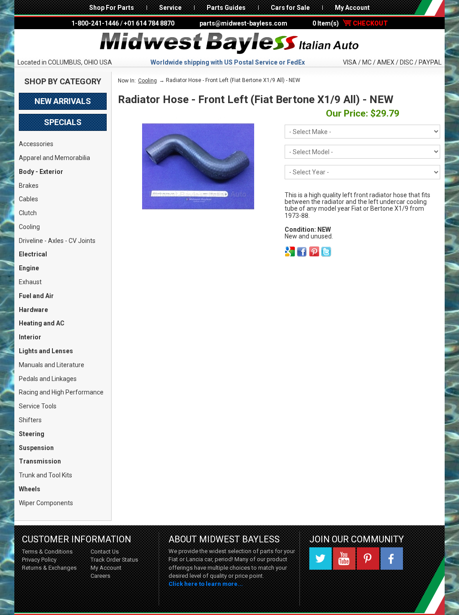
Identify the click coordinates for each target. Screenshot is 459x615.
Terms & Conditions (47, 551)
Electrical (33, 254)
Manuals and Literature (51, 364)
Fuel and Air (36, 295)
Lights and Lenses (46, 351)
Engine (29, 268)
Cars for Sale (290, 7)
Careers (100, 575)
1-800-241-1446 (95, 23)
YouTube (344, 558)
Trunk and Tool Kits (45, 475)
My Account (352, 7)
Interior (30, 337)
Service (170, 7)
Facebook (392, 558)
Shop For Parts (111, 7)
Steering (31, 433)
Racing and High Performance (61, 392)
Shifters (30, 420)
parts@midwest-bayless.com (243, 23)
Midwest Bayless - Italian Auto (229, 43)
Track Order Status (114, 559)
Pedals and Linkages (48, 378)
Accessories (36, 143)
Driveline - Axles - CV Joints (57, 240)
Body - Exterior (41, 171)
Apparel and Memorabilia (54, 157)
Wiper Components (46, 503)
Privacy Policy (39, 559)
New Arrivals (63, 101)
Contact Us (105, 551)
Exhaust (30, 282)
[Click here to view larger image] (198, 166)
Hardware (33, 309)
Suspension (36, 447)
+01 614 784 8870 (149, 23)
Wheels (29, 489)
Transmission (40, 461)
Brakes (29, 185)
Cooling (29, 226)
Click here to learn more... (206, 583)
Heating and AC (42, 323)
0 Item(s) (350, 23)
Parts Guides (226, 7)
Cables (28, 199)
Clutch (28, 213)
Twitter (320, 558)
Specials (63, 122)
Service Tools (37, 406)
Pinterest (368, 558)
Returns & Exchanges (49, 567)
